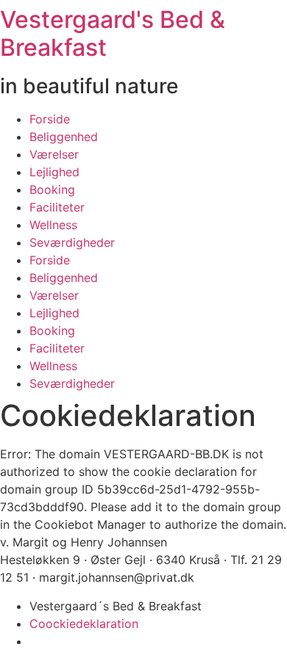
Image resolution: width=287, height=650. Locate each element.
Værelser (54, 154)
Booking (52, 189)
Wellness (53, 224)
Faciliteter (57, 207)
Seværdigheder (72, 242)
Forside (49, 119)
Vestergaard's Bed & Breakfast (112, 33)
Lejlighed (54, 172)
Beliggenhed (63, 136)
